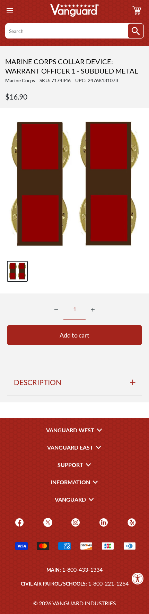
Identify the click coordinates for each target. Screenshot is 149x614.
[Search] (135, 31)
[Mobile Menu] (9, 10)
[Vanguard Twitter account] (47, 522)
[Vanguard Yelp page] (131, 522)
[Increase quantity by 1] (93, 310)
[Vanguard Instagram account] (75, 522)
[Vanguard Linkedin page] (103, 522)
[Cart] (136, 10)
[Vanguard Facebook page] (19, 522)
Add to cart (74, 335)
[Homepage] (74, 10)
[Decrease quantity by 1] (56, 310)
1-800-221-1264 (108, 583)
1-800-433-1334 (82, 569)
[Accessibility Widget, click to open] (138, 578)
